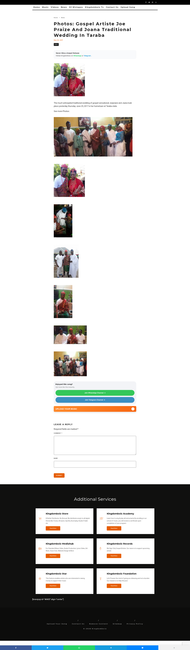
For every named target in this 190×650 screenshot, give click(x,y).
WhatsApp (77, 56)
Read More (53, 528)
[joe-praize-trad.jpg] (93, 158)
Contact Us (112, 7)
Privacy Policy (135, 624)
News (64, 7)
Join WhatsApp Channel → (95, 393)
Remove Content (98, 624)
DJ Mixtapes (76, 7)
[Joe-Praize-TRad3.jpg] (63, 319)
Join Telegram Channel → (95, 400)
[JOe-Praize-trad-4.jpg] (66, 279)
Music (45, 7)
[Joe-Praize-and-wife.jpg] (69, 198)
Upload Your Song (57, 624)
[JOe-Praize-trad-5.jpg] (70, 345)
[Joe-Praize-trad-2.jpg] (63, 239)
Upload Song (128, 7)
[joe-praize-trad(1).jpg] (70, 378)
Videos (55, 7)
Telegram (87, 56)
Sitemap (117, 624)
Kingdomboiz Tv (94, 7)
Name (56, 458)
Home (36, 7)
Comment (58, 433)
